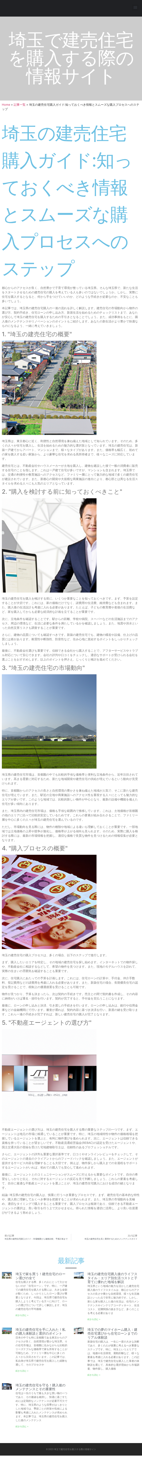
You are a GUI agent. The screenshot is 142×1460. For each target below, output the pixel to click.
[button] (135, 7)
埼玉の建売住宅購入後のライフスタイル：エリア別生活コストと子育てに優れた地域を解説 (112, 1278)
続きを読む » (22, 1315)
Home (6, 104)
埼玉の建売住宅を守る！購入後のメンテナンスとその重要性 (40, 1387)
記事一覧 (20, 104)
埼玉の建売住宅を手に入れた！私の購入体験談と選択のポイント (40, 1332)
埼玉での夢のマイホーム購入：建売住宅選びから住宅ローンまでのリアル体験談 (112, 1333)
